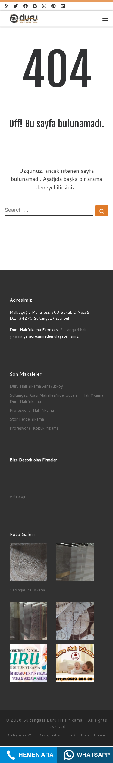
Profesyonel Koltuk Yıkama (34, 428)
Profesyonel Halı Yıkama (32, 410)
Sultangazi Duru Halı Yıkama (53, 720)
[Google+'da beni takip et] (35, 5)
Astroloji (17, 496)
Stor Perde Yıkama (27, 419)
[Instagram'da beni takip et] (44, 5)
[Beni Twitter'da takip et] (16, 5)
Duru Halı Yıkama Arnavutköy (36, 386)
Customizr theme (89, 735)
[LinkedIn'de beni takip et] (63, 5)
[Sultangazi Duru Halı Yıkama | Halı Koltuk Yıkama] (24, 18)
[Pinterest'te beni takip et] (53, 5)
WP (30, 735)
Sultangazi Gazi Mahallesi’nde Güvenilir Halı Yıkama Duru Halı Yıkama (56, 398)
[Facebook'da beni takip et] (25, 5)
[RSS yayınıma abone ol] (6, 5)
